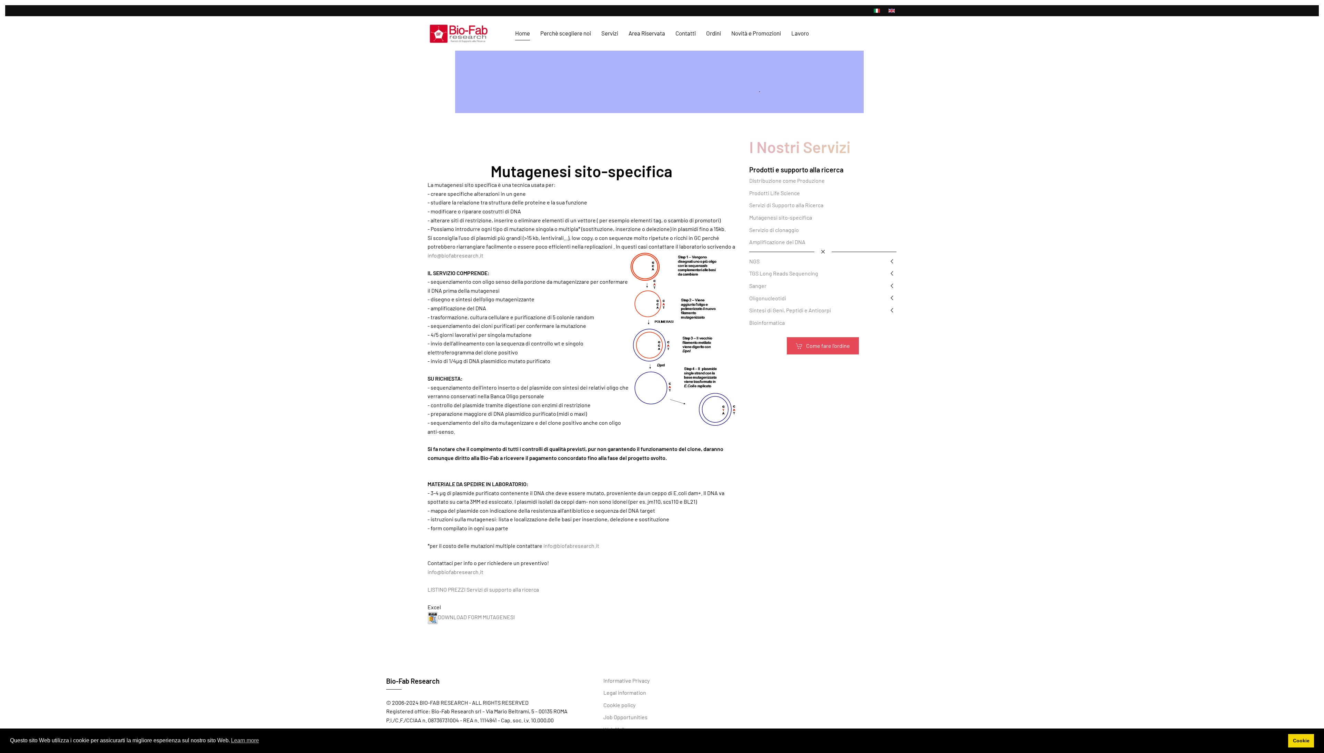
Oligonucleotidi (767, 298)
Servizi (609, 33)
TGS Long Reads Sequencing (783, 273)
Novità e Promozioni (756, 33)
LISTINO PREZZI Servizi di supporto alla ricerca (483, 589)
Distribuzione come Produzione (787, 180)
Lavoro (800, 33)
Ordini (713, 33)
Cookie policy (619, 705)
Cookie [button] (1301, 740)
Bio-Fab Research (413, 681)
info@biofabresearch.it (455, 255)
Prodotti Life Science (774, 193)
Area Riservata (647, 33)
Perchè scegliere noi (565, 33)
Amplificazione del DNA (777, 242)
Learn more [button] (245, 740)
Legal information (624, 692)
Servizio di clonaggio (774, 230)
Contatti (685, 33)
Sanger (757, 285)
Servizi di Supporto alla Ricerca (786, 205)
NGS (754, 261)
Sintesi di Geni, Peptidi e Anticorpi (790, 310)
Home (522, 33)
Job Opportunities (625, 717)
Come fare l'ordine (828, 345)
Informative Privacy (626, 680)
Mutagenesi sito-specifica (780, 217)
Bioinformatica (767, 322)
